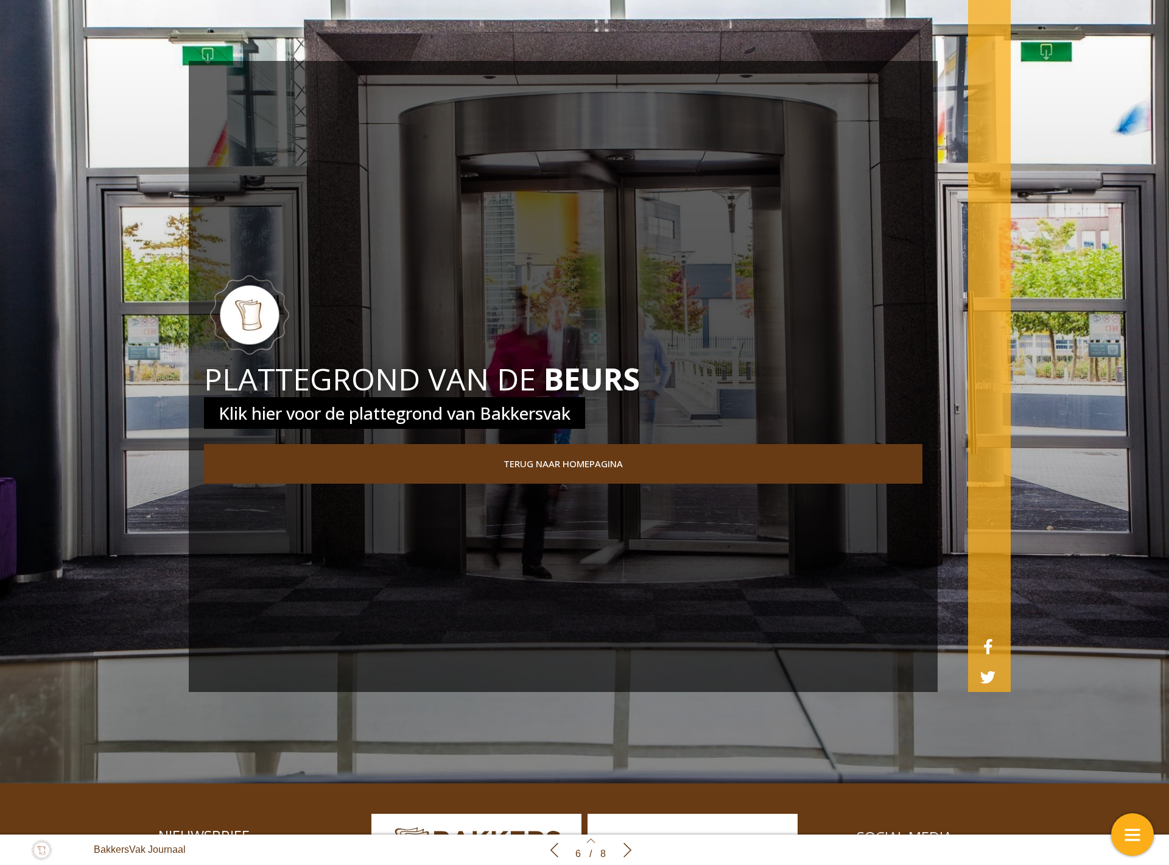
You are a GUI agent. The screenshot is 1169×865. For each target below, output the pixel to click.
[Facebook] (988, 646)
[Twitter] (988, 677)
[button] (563, 464)
